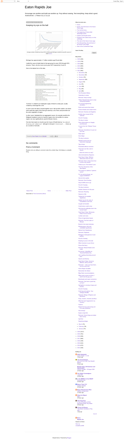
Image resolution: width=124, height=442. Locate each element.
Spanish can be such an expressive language (84, 141)
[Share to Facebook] (55, 136)
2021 (78, 70)
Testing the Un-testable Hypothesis (84, 197)
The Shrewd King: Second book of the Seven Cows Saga (86, 43)
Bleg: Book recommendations (86, 273)
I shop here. (80, 374)
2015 (78, 343)
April (80, 91)
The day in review (83, 120)
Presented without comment (85, 146)
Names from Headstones (85, 230)
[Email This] (51, 136)
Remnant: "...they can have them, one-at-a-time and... (87, 265)
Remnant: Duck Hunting (84, 180)
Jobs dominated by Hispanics (86, 155)
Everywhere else (81, 380)
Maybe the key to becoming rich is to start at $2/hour (86, 307)
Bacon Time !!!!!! (82, 384)
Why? (78, 396)
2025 (78, 61)
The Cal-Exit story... (82, 30)
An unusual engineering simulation (84, 104)
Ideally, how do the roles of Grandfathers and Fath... (85, 200)
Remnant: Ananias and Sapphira (87, 111)
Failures (80, 304)
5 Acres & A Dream (82, 407)
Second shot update (83, 178)
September (82, 79)
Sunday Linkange (81, 385)
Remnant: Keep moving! (84, 97)
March (80, 324)
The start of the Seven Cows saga (86, 41)
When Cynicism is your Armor (86, 243)
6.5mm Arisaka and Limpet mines (87, 109)
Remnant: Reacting (83, 191)
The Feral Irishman (82, 359)
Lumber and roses (83, 215)
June (80, 86)
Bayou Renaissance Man (84, 389)
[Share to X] (54, 136)
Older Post (68, 190)
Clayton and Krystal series (84, 35)
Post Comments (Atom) (39, 193)
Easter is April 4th (83, 313)
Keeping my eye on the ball (85, 240)
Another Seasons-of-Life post (86, 189)
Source (50, 53)
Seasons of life (82, 194)
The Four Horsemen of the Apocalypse (85, 167)
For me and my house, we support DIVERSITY (85, 175)
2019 (78, 334)
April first (80, 319)
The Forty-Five (81, 400)
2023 (78, 66)
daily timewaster (82, 354)
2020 (78, 331)
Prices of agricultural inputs (85, 218)
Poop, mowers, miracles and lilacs (87, 298)
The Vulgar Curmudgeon (84, 373)
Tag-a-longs (81, 144)
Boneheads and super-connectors (87, 279)
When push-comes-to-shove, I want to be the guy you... (86, 276)
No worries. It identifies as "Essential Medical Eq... (85, 252)
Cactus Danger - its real (83, 355)
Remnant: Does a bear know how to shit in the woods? (87, 161)
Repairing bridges (83, 321)
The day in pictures (83, 138)
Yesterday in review (83, 95)
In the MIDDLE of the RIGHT (85, 379)
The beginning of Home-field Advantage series (84, 32)
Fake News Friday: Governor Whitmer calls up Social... (86, 261)
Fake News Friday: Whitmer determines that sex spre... (86, 157)
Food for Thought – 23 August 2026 (85, 369)
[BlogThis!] (52, 136)
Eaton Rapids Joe (38, 7)
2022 (78, 68)
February (81, 326)
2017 (78, 338)
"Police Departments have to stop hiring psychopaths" (87, 100)
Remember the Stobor (84, 270)
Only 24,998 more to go (84, 182)
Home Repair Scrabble (84, 268)
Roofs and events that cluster (86, 107)
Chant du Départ (82, 395)
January (81, 328)
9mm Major (81, 136)
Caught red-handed (83, 203)
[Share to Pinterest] (57, 136)
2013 (78, 347)
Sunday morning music (82, 391)
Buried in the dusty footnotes (86, 224)
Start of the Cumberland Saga (85, 46)
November (82, 75)
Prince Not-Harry (82, 245)
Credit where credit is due (85, 206)
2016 (78, 340)
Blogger (69, 437)
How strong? (81, 310)
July (80, 84)
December (82, 72)
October (81, 77)
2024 (78, 63)
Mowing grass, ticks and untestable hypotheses (85, 227)
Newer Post (29, 190)
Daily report (81, 133)
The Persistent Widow (84, 93)
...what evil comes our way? (85, 152)
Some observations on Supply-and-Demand (86, 123)
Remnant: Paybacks (83, 232)
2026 (78, 59)
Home (49, 190)
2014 (78, 345)
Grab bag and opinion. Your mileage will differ (85, 291)
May (80, 88)
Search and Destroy (83, 258)
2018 (78, 336)
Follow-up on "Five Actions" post (87, 164)
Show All (95, 413)
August (81, 81)
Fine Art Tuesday (82, 118)
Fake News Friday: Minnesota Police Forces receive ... (86, 212)
